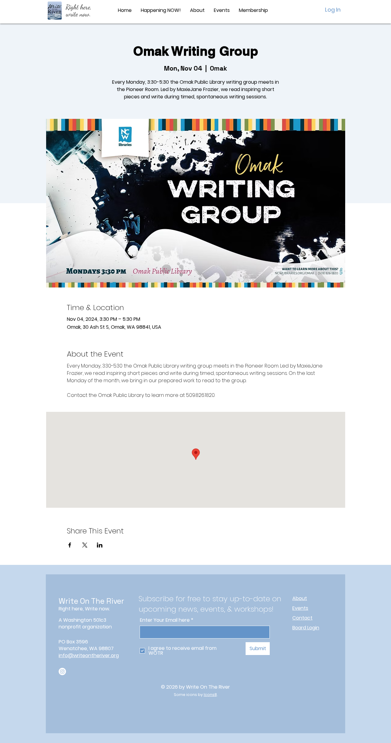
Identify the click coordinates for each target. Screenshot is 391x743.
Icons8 (210, 694)
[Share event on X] (85, 545)
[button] (197, 10)
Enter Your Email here (165, 620)
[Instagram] (62, 671)
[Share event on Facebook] (70, 545)
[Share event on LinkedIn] (100, 545)
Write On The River (91, 601)
